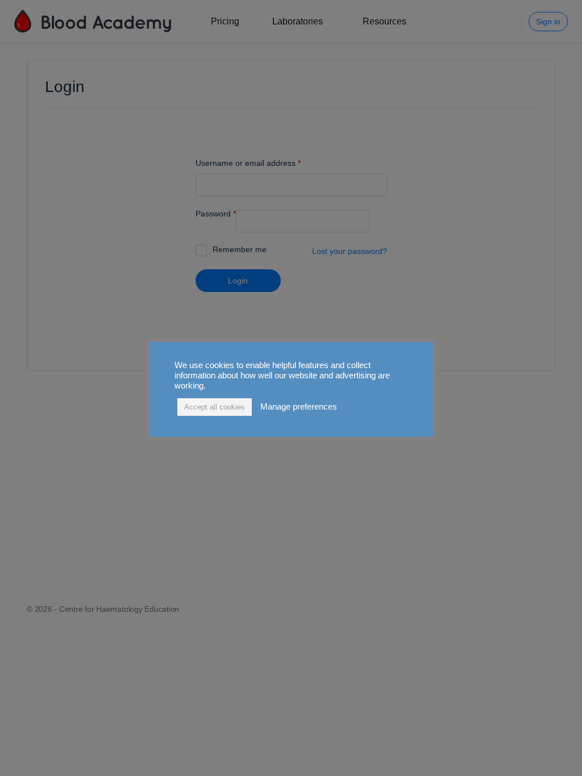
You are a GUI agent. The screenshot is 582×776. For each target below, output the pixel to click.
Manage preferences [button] (298, 406)
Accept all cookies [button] (214, 407)
